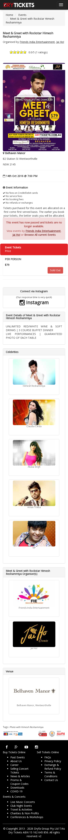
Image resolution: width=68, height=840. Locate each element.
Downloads (17, 787)
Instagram (37, 302)
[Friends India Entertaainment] (34, 594)
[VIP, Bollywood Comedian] (34, 533)
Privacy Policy (52, 761)
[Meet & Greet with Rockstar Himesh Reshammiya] (34, 106)
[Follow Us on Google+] (16, 747)
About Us (16, 761)
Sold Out (55, 270)
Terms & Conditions (50, 774)
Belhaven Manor (15, 153)
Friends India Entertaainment (37, 42)
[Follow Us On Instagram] (36, 747)
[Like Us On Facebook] (7, 747)
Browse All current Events (40, 234)
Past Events (17, 757)
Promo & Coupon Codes (19, 782)
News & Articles (20, 776)
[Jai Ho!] (34, 634)
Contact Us (51, 780)
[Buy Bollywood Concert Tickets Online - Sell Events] (19, 4)
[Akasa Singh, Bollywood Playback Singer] (34, 453)
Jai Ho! (60, 42)
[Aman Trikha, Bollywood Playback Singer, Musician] (34, 493)
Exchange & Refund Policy (52, 766)
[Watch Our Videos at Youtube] (26, 747)
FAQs (47, 757)
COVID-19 (16, 791)
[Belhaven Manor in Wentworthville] (34, 691)
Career (14, 765)
